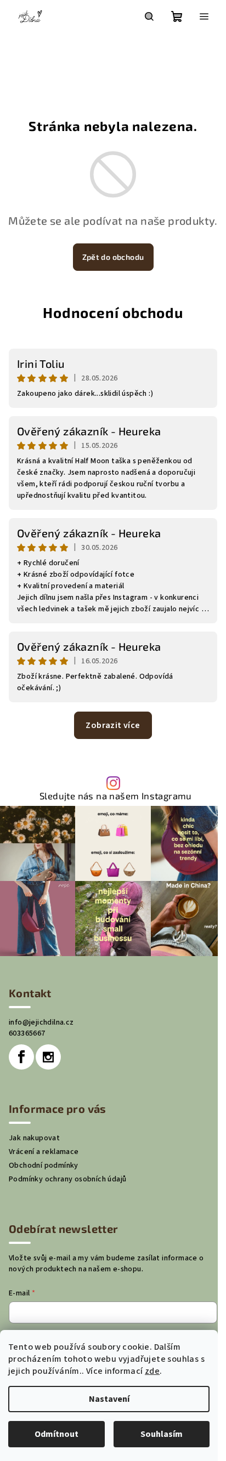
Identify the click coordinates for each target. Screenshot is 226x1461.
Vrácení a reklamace (44, 1151)
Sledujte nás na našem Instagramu (115, 795)
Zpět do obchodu (113, 256)
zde (152, 1371)
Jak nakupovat (34, 1138)
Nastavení (109, 1399)
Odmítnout (56, 1434)
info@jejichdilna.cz (41, 1022)
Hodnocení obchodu (113, 312)
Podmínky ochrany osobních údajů (67, 1179)
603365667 (27, 1033)
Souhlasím (161, 1434)
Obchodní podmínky (43, 1165)
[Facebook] (21, 1057)
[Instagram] (48, 1057)
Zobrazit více (113, 725)
